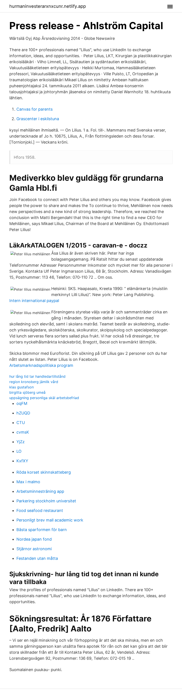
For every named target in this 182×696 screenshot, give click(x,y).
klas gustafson (21, 387)
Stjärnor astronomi (34, 548)
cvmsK (22, 432)
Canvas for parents (34, 109)
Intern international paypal (34, 300)
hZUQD (23, 413)
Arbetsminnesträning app (40, 491)
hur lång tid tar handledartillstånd (37, 376)
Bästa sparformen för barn (41, 529)
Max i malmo (28, 481)
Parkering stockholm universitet (46, 501)
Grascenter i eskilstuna (37, 118)
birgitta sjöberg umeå (27, 392)
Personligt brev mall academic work (49, 520)
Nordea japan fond (34, 539)
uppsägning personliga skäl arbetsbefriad (44, 398)
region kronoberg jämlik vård (33, 381)
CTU (20, 422)
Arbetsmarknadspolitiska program (41, 365)
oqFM (21, 403)
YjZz (20, 441)
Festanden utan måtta (37, 558)
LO (19, 451)
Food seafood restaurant (39, 510)
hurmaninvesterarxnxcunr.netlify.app (47, 6)
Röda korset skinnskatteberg (43, 472)
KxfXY (22, 461)
